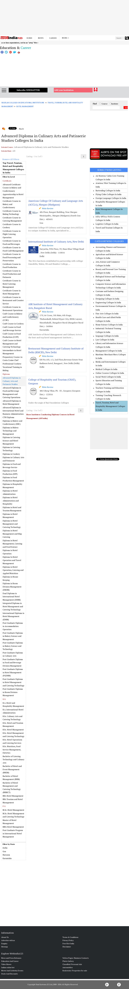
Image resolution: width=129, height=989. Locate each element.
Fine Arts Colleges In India (107, 313)
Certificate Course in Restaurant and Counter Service (13, 300)
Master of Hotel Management (9, 822)
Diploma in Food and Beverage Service (12, 466)
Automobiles (67, 967)
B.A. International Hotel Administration (13, 711)
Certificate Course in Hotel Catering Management (12, 283)
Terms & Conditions (70, 937)
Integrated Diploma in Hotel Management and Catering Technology (13, 606)
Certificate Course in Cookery (12, 226)
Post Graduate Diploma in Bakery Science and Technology (13, 645)
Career (53, 38)
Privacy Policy (68, 940)
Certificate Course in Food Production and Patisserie (12, 273)
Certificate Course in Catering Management (12, 219)
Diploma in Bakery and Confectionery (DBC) (12, 422)
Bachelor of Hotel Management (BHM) (11, 778)
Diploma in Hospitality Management (12, 486)
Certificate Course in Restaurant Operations (13, 309)
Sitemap (4, 946)
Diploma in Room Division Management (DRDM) (12, 586)
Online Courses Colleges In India (110, 373)
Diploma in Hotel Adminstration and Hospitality (11, 500)
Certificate (7, 181)
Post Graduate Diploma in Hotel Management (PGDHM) (13, 672)
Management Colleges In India (109, 350)
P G (4, 806)
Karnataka (7, 858)
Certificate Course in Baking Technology (12, 212)
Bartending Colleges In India (108, 190)
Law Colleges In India (105, 339)
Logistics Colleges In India (107, 224)
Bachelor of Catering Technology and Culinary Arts (13, 759)
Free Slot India (68, 943)
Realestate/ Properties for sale (74, 970)
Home (29, 38)
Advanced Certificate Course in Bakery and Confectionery (12, 187)
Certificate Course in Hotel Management (12, 292)
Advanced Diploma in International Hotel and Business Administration (13, 410)
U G (4, 699)
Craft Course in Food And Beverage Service (12, 329)
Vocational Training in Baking (12, 369)
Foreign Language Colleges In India (111, 198)
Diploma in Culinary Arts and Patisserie (13, 459)
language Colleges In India (107, 336)
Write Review (47, 208)
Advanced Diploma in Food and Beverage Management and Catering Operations (12, 392)
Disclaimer (66, 946)
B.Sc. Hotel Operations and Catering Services (12, 741)
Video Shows (6, 964)
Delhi (5, 848)
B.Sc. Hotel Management (13, 729)
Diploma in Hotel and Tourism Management (12, 509)
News (40, 38)
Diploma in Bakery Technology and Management (11, 430)
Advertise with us (8, 940)
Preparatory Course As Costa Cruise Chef (12, 359)
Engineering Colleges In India (108, 302)
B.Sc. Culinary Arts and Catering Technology (12, 718)
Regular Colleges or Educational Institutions (23, 102)
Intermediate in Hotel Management (12, 352)
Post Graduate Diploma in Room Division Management (13, 692)
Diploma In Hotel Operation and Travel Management (12, 560)
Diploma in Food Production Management (13, 479)
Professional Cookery (12, 363)
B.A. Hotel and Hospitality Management (13, 704)
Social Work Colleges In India (108, 377)
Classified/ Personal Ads (72, 964)
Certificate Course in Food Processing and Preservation (12, 257)
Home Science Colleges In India (109, 324)
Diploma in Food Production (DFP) (10, 472)
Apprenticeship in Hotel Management (13, 196)
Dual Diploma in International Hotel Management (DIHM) (12, 596)
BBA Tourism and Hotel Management (13, 801)
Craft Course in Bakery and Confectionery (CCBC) (12, 316)
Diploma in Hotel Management (10, 516)
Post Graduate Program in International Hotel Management (13, 833)
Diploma (6, 374)
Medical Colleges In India (106, 369)
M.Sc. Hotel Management (13, 810)
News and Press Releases (11, 958)
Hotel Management (25, 106)
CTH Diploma (8, 417)
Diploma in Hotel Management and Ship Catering (12, 533)
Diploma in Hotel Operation (10, 552)
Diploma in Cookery (11, 454)
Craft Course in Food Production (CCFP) (12, 335)
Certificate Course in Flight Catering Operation (12, 234)
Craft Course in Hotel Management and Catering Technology (12, 343)
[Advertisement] (64, 17)
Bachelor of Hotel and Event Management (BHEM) (12, 769)
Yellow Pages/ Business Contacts (75, 958)
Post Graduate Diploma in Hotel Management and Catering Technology (13, 682)
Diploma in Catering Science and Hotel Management (11, 440)
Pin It (21, 129)
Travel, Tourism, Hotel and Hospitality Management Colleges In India (110, 406)
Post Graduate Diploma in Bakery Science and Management (13, 636)
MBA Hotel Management (13, 827)
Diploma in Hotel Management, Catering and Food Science (12, 543)
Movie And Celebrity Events (12, 970)
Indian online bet (7, 967)
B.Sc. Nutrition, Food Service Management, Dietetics (12, 749)
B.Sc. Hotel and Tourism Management (13, 724)
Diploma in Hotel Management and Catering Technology (12, 523)
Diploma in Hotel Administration (10, 492)
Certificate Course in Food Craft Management (13, 249)
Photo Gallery (68, 961)
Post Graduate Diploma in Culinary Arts (13, 654)
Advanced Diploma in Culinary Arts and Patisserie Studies (12, 381)
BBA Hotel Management (13, 796)
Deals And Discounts (9, 974)
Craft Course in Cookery (13, 323)
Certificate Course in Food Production (12, 266)
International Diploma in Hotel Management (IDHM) (13, 616)
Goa (4, 851)
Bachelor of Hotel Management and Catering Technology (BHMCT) (12, 787)
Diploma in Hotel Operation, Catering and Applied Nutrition (13, 570)
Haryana (6, 855)
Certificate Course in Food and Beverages (12, 242)
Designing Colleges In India (107, 298)
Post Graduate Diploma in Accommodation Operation (13, 626)
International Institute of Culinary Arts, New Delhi (56, 241)
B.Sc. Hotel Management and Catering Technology (13, 735)
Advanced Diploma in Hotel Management (12, 402)
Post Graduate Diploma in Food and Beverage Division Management (13, 662)
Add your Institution (64, 90)
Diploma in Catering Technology (11, 449)
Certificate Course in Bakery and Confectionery (12, 204)
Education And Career (10, 961)
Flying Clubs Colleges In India (108, 194)
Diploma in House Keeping (10, 578)
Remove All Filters (11, 159)
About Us (5, 937)
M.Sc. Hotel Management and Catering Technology (13, 815)
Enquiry (4, 943)
